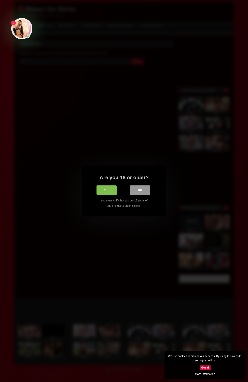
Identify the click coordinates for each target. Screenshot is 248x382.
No (140, 190)
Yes (106, 190)
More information (205, 374)
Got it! (205, 367)
